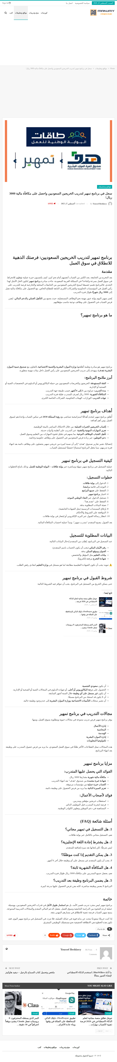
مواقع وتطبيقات (21, 13)
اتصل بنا (69, 3)
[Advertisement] (58, 42)
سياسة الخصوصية (82, 3)
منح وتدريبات (34, 13)
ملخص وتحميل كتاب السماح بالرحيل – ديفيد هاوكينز (30, 972)
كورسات (44, 13)
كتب (11, 13)
